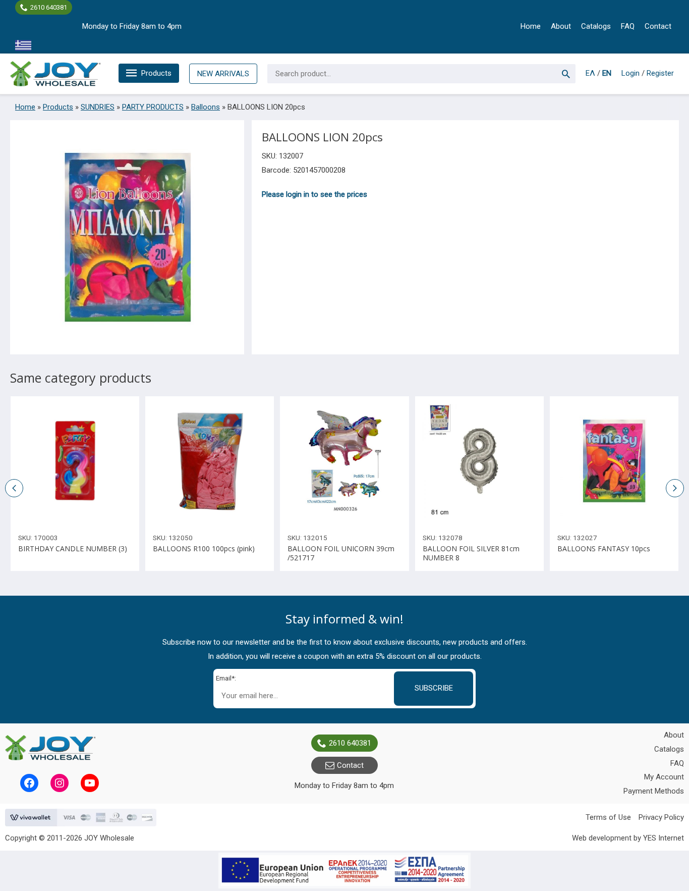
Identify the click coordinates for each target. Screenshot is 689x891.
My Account (664, 776)
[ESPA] (344, 870)
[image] (75, 460)
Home (531, 26)
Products (156, 73)
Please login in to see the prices (314, 194)
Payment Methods (653, 791)
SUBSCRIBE (434, 688)
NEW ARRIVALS (223, 73)
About (561, 26)
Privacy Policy (661, 817)
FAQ (628, 26)
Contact (658, 26)
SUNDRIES (97, 107)
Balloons (205, 107)
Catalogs (596, 26)
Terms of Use (608, 817)
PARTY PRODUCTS (153, 107)
